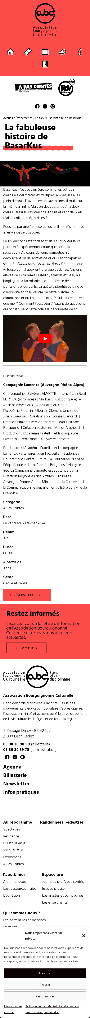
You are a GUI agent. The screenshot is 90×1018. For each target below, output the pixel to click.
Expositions (12, 857)
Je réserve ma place (27, 595)
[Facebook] (37, 107)
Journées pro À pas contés (63, 881)
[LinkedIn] (45, 107)
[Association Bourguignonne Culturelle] (45, 19)
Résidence (11, 836)
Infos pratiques (21, 791)
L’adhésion (11, 895)
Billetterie (15, 775)
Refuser (45, 984)
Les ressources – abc (19, 888)
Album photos (14, 881)
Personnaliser (45, 996)
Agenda (12, 766)
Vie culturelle (13, 850)
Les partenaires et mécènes (24, 920)
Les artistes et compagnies (63, 895)
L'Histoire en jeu (15, 843)
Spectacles (11, 829)
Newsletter (16, 783)
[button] (84, 936)
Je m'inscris (29, 647)
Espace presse (53, 888)
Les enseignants (54, 902)
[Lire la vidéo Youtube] (45, 338)
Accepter (45, 973)
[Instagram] (52, 107)
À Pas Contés (13, 508)
